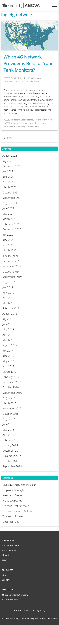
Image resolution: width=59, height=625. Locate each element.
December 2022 (11, 166)
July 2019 (7, 287)
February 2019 (10, 308)
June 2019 (8, 292)
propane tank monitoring (14, 126)
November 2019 (11, 266)
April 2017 (8, 366)
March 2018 (9, 340)
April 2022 (8, 182)
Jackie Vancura (37, 78)
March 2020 (9, 250)
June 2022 (8, 177)
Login (4, 560)
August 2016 (9, 398)
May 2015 (8, 429)
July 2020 (7, 234)
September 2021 (12, 198)
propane (44, 123)
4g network (16, 123)
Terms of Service (21, 610)
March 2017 (9, 371)
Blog (4, 575)
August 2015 (9, 419)
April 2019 (8, 298)
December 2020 (11, 229)
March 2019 (9, 303)
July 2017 (7, 350)
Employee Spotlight (13, 490)
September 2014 (12, 466)
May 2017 (8, 361)
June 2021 (8, 208)
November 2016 (11, 382)
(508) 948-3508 (11, 599)
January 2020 (10, 256)
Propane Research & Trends (18, 511)
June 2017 (8, 356)
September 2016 (12, 392)
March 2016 (9, 403)
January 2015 (10, 445)
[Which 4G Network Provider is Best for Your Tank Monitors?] (29, 49)
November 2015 (11, 408)
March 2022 (9, 187)
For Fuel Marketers (10, 545)
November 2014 (11, 456)
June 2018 (8, 324)
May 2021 (8, 213)
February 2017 (10, 377)
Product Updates (12, 500)
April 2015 (8, 435)
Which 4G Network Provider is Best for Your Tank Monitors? (28, 63)
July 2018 (7, 319)
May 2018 (8, 329)
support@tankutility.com (16, 595)
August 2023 (9, 155)
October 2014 (10, 461)
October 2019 (10, 271)
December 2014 (11, 450)
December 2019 (11, 261)
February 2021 (10, 224)
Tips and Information (33, 81)
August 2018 (9, 313)
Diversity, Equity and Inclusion (19, 485)
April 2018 (8, 335)
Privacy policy (39, 610)
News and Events (12, 495)
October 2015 (10, 413)
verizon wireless (32, 126)
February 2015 (10, 440)
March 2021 (9, 219)
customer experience (31, 123)
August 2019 (9, 282)
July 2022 (7, 171)
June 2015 (8, 424)
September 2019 (12, 277)
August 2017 (9, 345)
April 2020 (8, 245)
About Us (6, 555)
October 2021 (10, 192)
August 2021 (9, 203)
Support (5, 579)
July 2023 (7, 161)
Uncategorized (10, 521)
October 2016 (10, 387)
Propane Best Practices (14, 81)
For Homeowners (10, 550)
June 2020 (8, 240)
